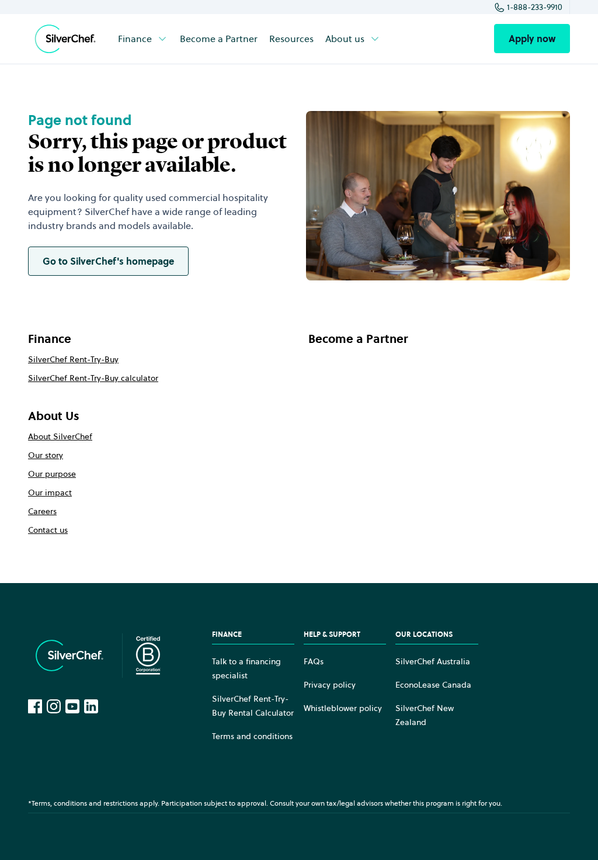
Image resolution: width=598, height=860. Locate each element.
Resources (291, 38)
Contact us (48, 530)
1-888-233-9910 (534, 7)
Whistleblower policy (343, 708)
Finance (135, 38)
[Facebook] (35, 706)
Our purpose (52, 474)
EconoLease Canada (433, 685)
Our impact (50, 492)
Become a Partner (219, 38)
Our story (45, 455)
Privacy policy (330, 685)
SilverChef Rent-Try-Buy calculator (93, 378)
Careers (42, 511)
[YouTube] (72, 706)
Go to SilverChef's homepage (108, 261)
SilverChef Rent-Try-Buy (73, 359)
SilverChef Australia (432, 661)
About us (344, 38)
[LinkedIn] (91, 706)
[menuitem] (143, 39)
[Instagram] (54, 706)
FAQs (314, 661)
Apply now (532, 38)
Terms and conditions (252, 736)
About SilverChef (60, 436)
